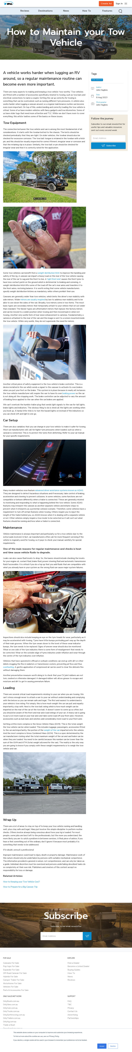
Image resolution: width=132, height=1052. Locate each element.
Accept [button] (102, 1046)
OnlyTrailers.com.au (11, 1018)
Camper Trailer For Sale (13, 980)
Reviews (71, 980)
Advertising (73, 1015)
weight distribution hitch (49, 273)
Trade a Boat (9, 1025)
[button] (40, 177)
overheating (8, 667)
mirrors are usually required (33, 299)
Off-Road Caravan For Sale (15, 973)
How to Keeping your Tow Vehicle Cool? (21, 881)
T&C (70, 1004)
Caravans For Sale (11, 963)
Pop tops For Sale (11, 966)
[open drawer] (126, 4)
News (70, 976)
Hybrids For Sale (10, 976)
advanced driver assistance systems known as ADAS (59, 490)
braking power (68, 393)
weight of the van (52, 730)
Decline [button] (113, 1046)
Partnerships (73, 1018)
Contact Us (72, 1011)
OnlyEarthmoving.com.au (14, 1015)
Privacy (71, 1008)
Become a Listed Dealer (78, 966)
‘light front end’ (54, 279)
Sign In (119, 3)
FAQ (69, 1001)
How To (71, 973)
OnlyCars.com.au (10, 1008)
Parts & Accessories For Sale (15, 990)
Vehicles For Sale (10, 986)
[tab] (24, 11)
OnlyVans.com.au (10, 1004)
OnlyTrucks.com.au (11, 1011)
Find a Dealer (73, 963)
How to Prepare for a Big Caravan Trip (20, 886)
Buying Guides (74, 970)
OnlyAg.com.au (9, 1021)
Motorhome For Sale (12, 983)
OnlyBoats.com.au (11, 1001)
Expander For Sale (11, 970)
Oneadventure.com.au (12, 1028)
